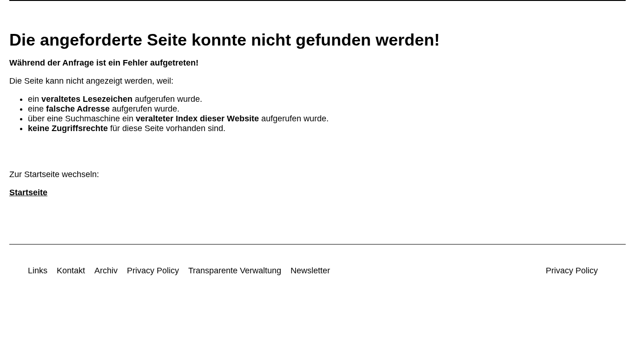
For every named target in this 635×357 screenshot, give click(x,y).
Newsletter (310, 270)
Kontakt (71, 270)
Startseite (28, 192)
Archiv (106, 270)
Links (37, 270)
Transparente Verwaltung (234, 270)
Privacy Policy (153, 270)
